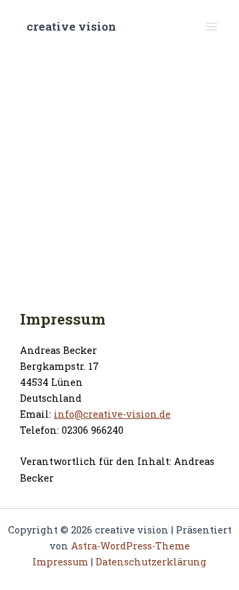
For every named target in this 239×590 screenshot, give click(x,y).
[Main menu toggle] (212, 27)
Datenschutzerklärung (151, 561)
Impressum (60, 561)
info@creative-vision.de (112, 414)
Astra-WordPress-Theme (130, 545)
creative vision (71, 26)
